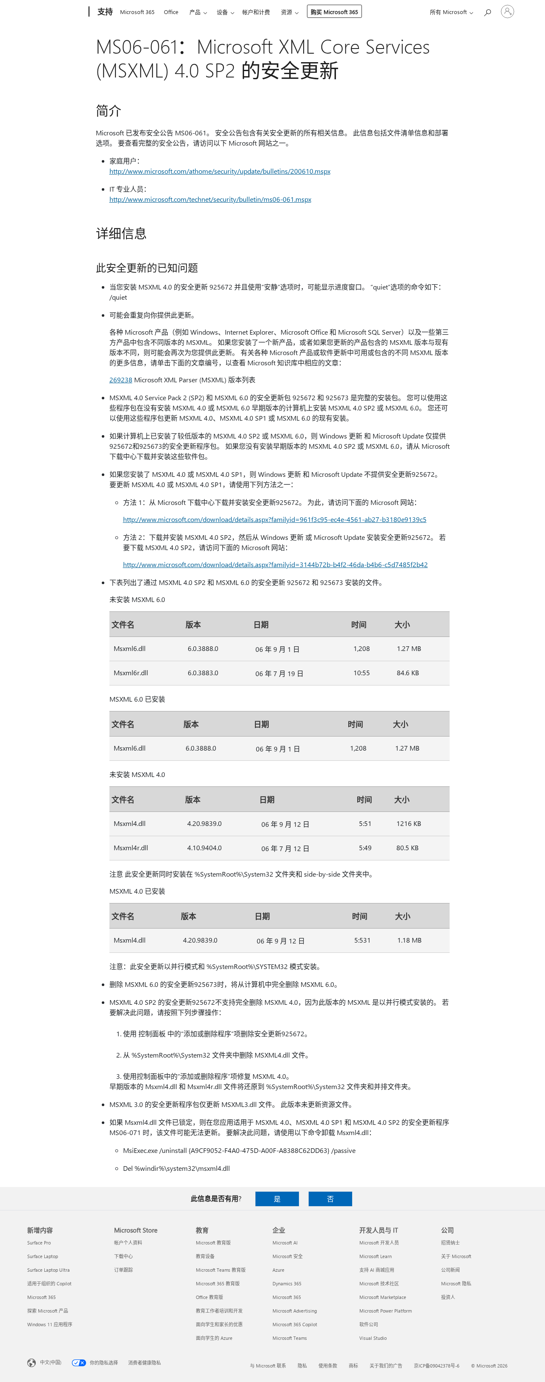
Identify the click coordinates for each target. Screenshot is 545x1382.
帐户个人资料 (128, 1242)
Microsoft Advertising (294, 1310)
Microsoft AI (285, 1242)
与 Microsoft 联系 (268, 1365)
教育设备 (205, 1256)
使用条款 (327, 1365)
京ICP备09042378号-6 (436, 1365)
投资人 (448, 1297)
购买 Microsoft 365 (334, 11)
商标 (353, 1365)
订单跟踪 (123, 1270)
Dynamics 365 (286, 1283)
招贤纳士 (450, 1242)
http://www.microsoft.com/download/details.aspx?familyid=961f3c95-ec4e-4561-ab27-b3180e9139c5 (275, 519)
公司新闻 (450, 1270)
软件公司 (368, 1324)
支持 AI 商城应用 (376, 1270)
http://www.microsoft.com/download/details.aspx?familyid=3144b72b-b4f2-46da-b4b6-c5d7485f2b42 (275, 564)
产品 (195, 11)
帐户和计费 (256, 11)
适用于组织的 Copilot (49, 1283)
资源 (286, 11)
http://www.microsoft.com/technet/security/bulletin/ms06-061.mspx (210, 199)
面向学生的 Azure (214, 1338)
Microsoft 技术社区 (379, 1283)
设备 (222, 11)
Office (171, 11)
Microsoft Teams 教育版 (221, 1270)
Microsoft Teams (289, 1338)
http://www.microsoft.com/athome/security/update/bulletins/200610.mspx (219, 170)
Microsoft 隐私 (456, 1283)
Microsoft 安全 (287, 1256)
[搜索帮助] (487, 10)
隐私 (302, 1365)
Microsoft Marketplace (382, 1297)
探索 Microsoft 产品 (47, 1310)
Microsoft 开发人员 (379, 1242)
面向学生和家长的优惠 (219, 1324)
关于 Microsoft (456, 1256)
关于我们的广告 (386, 1365)
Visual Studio (373, 1338)
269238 (120, 379)
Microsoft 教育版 (213, 1242)
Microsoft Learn (375, 1256)
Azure (278, 1270)
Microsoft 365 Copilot (294, 1324)
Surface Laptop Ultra (48, 1270)
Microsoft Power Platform (385, 1310)
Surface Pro (39, 1242)
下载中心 (123, 1256)
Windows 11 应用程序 (49, 1324)
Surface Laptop (42, 1256)
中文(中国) (50, 1362)
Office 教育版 (209, 1297)
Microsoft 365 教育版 (218, 1283)
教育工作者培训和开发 (219, 1310)
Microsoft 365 (137, 11)
